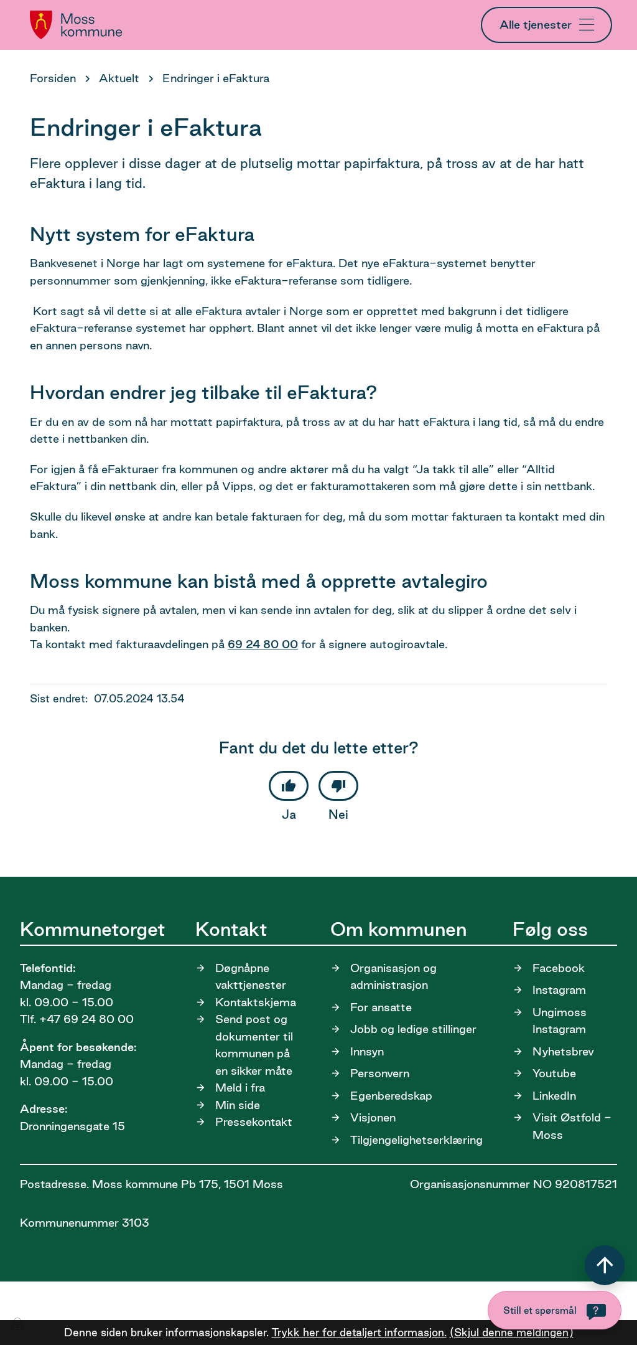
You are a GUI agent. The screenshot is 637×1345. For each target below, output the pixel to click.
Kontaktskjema (255, 1002)
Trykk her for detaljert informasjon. (359, 1332)
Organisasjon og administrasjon (393, 976)
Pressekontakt (253, 1121)
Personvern (379, 1073)
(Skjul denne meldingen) (512, 1332)
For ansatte (381, 1007)
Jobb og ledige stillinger (413, 1028)
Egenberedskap (391, 1095)
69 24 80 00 (263, 644)
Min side (237, 1104)
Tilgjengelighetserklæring (416, 1139)
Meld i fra (240, 1087)
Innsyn (367, 1051)
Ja (289, 814)
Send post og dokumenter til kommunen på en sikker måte (254, 1044)
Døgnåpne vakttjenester (250, 976)
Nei (338, 814)
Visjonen (373, 1117)
